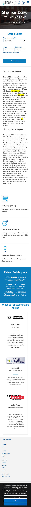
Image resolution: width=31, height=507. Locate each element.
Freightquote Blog (6, 476)
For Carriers (4, 444)
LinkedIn (4, 463)
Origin (5, 47)
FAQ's (3, 456)
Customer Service (6, 453)
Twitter (3, 467)
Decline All (15, 504)
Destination (18, 47)
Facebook (4, 465)
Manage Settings (15, 497)
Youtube (4, 470)
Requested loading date (9, 38)
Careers (3, 447)
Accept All (15, 500)
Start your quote (15, 61)
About (3, 442)
